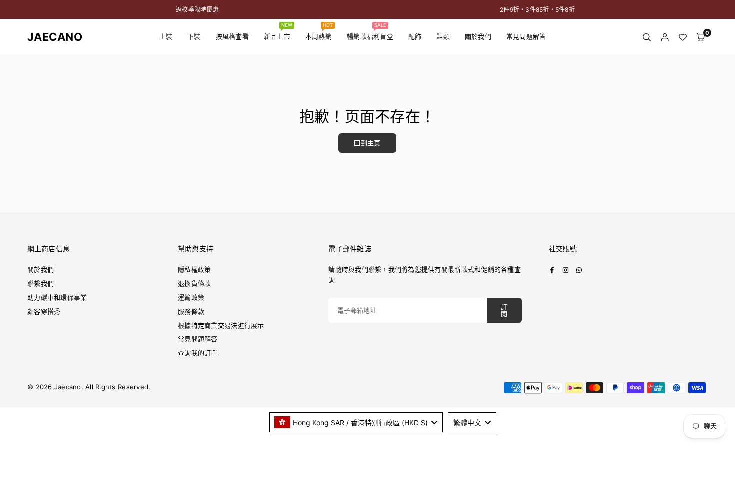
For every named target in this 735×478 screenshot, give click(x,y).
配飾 (415, 36)
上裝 (166, 36)
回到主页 (367, 143)
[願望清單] (683, 37)
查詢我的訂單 (198, 353)
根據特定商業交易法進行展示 (221, 326)
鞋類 (443, 36)
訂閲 (504, 311)
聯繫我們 (41, 284)
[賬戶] (665, 37)
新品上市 (278, 31)
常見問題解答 (526, 36)
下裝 (194, 36)
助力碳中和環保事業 (57, 298)
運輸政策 (191, 298)
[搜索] (647, 37)
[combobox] (357, 422)
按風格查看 (232, 36)
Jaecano (48, 37)
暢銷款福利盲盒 (370, 31)
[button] (701, 37)
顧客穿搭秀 (44, 312)
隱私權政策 (194, 270)
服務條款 (191, 312)
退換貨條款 (194, 284)
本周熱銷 (320, 31)
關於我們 (478, 36)
